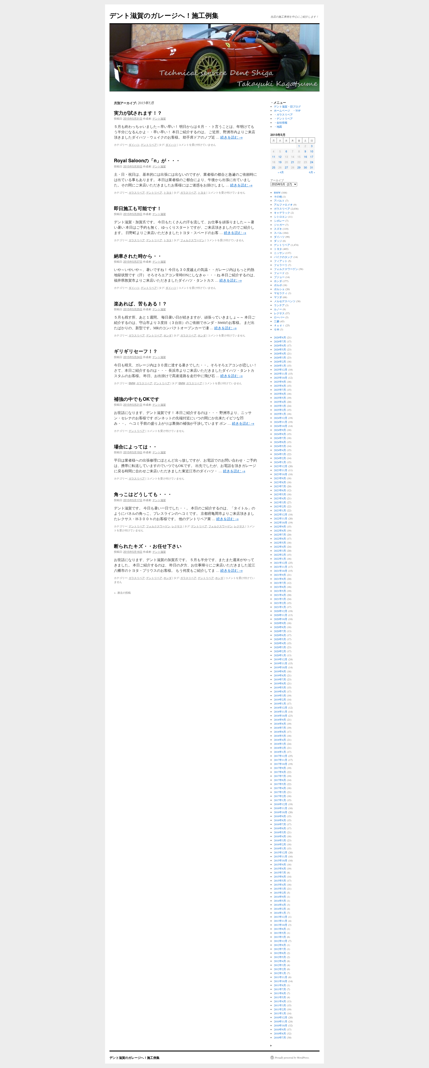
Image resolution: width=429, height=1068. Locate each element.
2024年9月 (280, 430)
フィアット (280, 261)
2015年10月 (280, 860)
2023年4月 (280, 498)
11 (273, 156)
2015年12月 (280, 852)
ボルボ (278, 285)
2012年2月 (280, 969)
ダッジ (278, 241)
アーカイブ (277, 180)
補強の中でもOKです (137, 398)
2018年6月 (280, 731)
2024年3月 (280, 454)
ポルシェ (279, 289)
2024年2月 (280, 458)
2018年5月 (280, 735)
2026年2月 (280, 361)
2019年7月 (280, 679)
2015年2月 (280, 892)
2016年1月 (280, 848)
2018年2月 (280, 747)
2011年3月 (280, 1005)
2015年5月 (280, 880)
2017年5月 (280, 784)
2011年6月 (280, 993)
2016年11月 (280, 808)
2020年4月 (280, 643)
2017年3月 (280, 792)
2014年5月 (280, 900)
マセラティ (280, 293)
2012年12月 (280, 941)
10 (311, 151)
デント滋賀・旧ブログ (287, 106)
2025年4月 (280, 401)
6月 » (312, 172)
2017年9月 (280, 768)
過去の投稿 (122, 592)
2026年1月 (280, 365)
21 (292, 162)
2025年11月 (280, 373)
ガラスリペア (137, 192)
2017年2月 (280, 796)
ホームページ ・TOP (287, 110)
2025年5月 (280, 397)
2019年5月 (280, 687)
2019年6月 (280, 683)
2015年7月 (280, 872)
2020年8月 (280, 627)
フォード (279, 273)
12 (280, 156)
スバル (278, 232)
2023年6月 (280, 490)
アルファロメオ (283, 204)
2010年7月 (280, 1037)
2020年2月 (280, 651)
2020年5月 (280, 639)
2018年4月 (280, 739)
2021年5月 (280, 591)
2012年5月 (280, 957)
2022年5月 (280, 542)
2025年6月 (280, 393)
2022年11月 (280, 518)
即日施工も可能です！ (138, 208)
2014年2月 (280, 908)
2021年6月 (280, 587)
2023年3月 (280, 502)
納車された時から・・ (138, 255)
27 (286, 167)
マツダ (278, 297)
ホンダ (168, 335)
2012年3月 (280, 965)
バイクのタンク (283, 257)
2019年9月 (280, 671)
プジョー (279, 277)
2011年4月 (280, 1001)
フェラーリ (280, 265)
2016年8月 (280, 820)
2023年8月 (280, 482)
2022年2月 (280, 554)
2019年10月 (280, 667)
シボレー (279, 220)
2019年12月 (280, 659)
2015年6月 (280, 876)
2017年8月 (280, 772)
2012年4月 (280, 961)
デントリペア (149, 144)
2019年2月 (280, 699)
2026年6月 (280, 345)
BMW (132, 383)
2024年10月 (280, 426)
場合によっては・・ (135, 446)
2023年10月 (280, 474)
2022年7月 (280, 534)
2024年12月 (280, 418)
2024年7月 (280, 438)
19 (280, 162)
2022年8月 (280, 530)
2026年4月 (280, 353)
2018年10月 (280, 715)
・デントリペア (283, 118)
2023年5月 (280, 494)
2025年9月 (280, 381)
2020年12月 (280, 611)
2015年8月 (280, 868)
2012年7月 (280, 949)
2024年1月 (280, 462)
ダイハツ (134, 144)
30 (305, 167)
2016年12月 (280, 804)
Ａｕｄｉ (279, 325)
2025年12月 (280, 369)
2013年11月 (280, 920)
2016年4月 (280, 836)
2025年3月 (280, 405)
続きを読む (231, 137)
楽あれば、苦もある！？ (140, 303)
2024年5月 (280, 446)
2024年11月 (280, 422)
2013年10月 (280, 925)
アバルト (279, 200)
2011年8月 (280, 985)
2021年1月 (280, 607)
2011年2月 (280, 1009)
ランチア (279, 305)
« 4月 (281, 172)
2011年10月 (280, 981)
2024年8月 (280, 434)
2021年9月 (280, 574)
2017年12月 (280, 756)
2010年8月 (280, 1033)
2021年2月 (280, 603)
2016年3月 (280, 840)
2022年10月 (280, 522)
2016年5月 (280, 832)
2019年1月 (280, 703)
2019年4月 (280, 691)
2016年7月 (280, 824)
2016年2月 (280, 844)
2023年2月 (280, 506)
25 (273, 167)
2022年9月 (280, 526)
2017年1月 (280, 800)
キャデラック (282, 212)
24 (311, 162)
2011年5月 (280, 997)
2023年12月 (280, 466)
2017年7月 (280, 776)
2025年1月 (280, 414)
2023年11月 (280, 470)
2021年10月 (280, 570)
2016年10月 (280, 812)
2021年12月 (280, 562)
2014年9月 (280, 896)
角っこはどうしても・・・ (143, 494)
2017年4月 (280, 788)
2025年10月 (280, 377)
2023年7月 (280, 486)
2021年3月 (280, 599)
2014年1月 (280, 912)
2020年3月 (280, 647)
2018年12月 (280, 707)
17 (311, 156)
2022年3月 (280, 550)
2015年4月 (280, 884)
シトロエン (280, 216)
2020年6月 (280, 635)
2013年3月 (280, 937)
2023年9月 (280, 478)
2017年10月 (280, 764)
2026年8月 (280, 337)
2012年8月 (280, 945)
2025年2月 (280, 410)
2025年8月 (280, 385)
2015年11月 (280, 856)
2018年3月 (280, 743)
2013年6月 (280, 929)
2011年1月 (280, 1013)
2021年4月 (280, 595)
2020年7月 (280, 631)
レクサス (177, 526)
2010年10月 (280, 1025)
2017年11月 (280, 760)
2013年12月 (280, 916)
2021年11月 (280, 566)
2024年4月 (280, 450)
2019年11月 (280, 663)
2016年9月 (280, 816)
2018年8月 (280, 723)
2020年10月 (280, 619)
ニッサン (279, 253)
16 (305, 156)
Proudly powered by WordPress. (292, 1057)
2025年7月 (280, 389)
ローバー (279, 317)
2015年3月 (280, 888)
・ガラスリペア (283, 114)
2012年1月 (280, 973)
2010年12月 (280, 1017)
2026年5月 (280, 349)
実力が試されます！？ (138, 112)
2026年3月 (280, 357)
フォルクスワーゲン (192, 240)
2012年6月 (280, 953)
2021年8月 (280, 578)
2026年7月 (280, 341)
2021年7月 (280, 583)
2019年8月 (280, 675)
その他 (278, 196)
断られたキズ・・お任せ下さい (148, 545)
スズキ (278, 228)
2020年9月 (280, 623)
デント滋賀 (159, 118)
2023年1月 (280, 510)
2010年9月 (280, 1029)
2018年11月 (280, 711)
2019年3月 (280, 695)
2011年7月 (280, 989)
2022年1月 (280, 558)
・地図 (278, 126)
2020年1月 (280, 655)
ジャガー (279, 224)
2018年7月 (280, 727)
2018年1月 (280, 752)
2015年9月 (280, 864)
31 (311, 167)
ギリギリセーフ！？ (136, 351)
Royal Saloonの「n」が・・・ (147, 160)
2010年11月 (280, 1021)
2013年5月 (280, 933)
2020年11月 (280, 615)
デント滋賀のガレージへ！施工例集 (164, 15)
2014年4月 (280, 904)
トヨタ (168, 192)
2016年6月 (280, 828)
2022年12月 (280, 514)
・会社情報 (280, 122)
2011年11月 (280, 977)
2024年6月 (280, 442)
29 (299, 167)
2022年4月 (280, 546)
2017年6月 (280, 780)
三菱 (276, 321)
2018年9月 (280, 719)
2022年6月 (280, 538)
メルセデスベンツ (284, 301)
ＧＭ (276, 329)
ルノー (278, 309)
